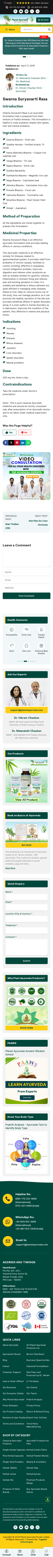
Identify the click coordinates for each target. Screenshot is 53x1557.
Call (46, 1554)
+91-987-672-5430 (25, 1228)
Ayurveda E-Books (12, 1354)
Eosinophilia (11, 635)
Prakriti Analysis (34, 1399)
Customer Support (12, 1372)
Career (6, 1366)
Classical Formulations (37, 1366)
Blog (5, 1360)
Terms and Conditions (13, 1423)
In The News (32, 1381)
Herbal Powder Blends (37, 1455)
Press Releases (10, 1405)
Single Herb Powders (13, 1462)
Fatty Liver (26, 635)
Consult (6, 1554)
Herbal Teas (32, 1468)
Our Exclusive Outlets (13, 1393)
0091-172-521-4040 (26, 1198)
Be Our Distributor (35, 1354)
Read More (10, 868)
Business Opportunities (38, 1360)
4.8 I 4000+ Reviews (39, 3)
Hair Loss (26, 651)
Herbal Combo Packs (36, 1449)
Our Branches (9, 1387)
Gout (11, 651)
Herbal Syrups (33, 1474)
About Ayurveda (10, 1345)
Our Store (45, 20)
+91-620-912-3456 (25, 1221)
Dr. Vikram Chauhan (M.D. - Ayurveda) (30, 90)
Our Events (31, 1387)
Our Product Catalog (13, 1411)
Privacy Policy (33, 1405)
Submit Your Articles (36, 1417)
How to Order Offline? (13, 1381)
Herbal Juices (9, 1474)
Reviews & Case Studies (14, 1417)
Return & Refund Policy (37, 1411)
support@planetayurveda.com (26, 710)
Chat (33, 1554)
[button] (24, 56)
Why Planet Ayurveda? (14, 1399)
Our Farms (31, 1393)
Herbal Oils (8, 1480)
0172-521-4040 (23, 1205)
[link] (26, 46)
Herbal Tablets (10, 1468)
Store (20, 1554)
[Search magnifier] (49, 29)
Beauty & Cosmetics (36, 1462)
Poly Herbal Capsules (13, 1455)
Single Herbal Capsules (14, 1449)
